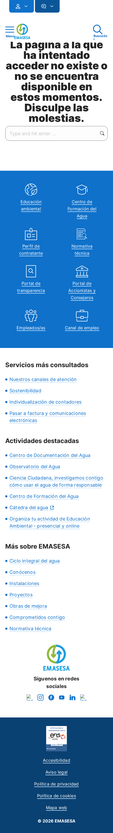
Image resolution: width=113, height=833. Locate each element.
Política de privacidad (56, 784)
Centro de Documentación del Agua (49, 455)
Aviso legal (56, 772)
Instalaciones (24, 583)
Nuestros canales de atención (43, 379)
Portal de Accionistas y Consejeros (82, 290)
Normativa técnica (30, 628)
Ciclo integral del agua (34, 561)
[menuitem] (21, 6)
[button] (70, 8)
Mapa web (56, 807)
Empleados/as (31, 327)
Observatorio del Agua (34, 466)
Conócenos (22, 572)
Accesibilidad (56, 760)
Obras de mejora (28, 606)
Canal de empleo (82, 327)
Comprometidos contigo (37, 617)
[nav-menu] (24, 6)
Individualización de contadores (45, 402)
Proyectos (21, 594)
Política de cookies (56, 795)
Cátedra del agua (28, 507)
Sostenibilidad (25, 390)
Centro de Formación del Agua (82, 208)
